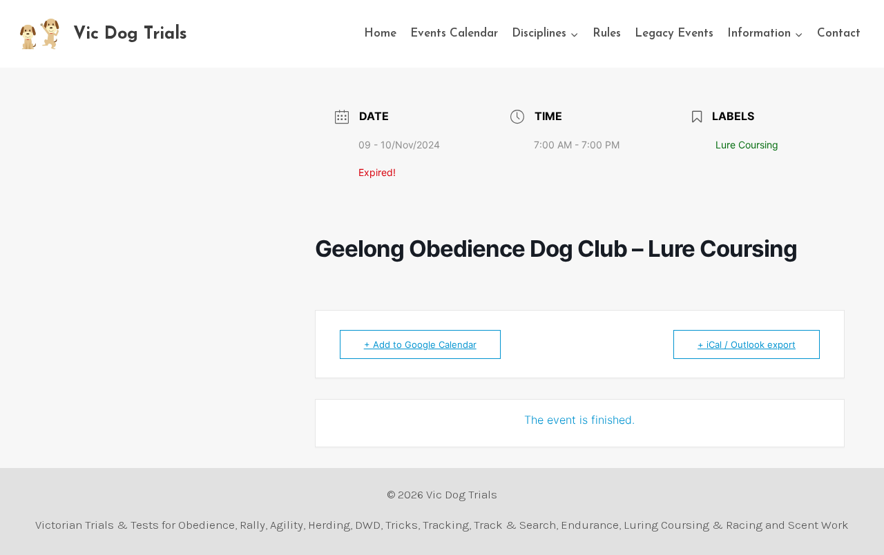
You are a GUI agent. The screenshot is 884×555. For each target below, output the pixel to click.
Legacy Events (674, 33)
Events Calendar (454, 33)
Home (380, 33)
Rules (607, 33)
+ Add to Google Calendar (420, 344)
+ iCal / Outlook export (747, 344)
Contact (839, 33)
